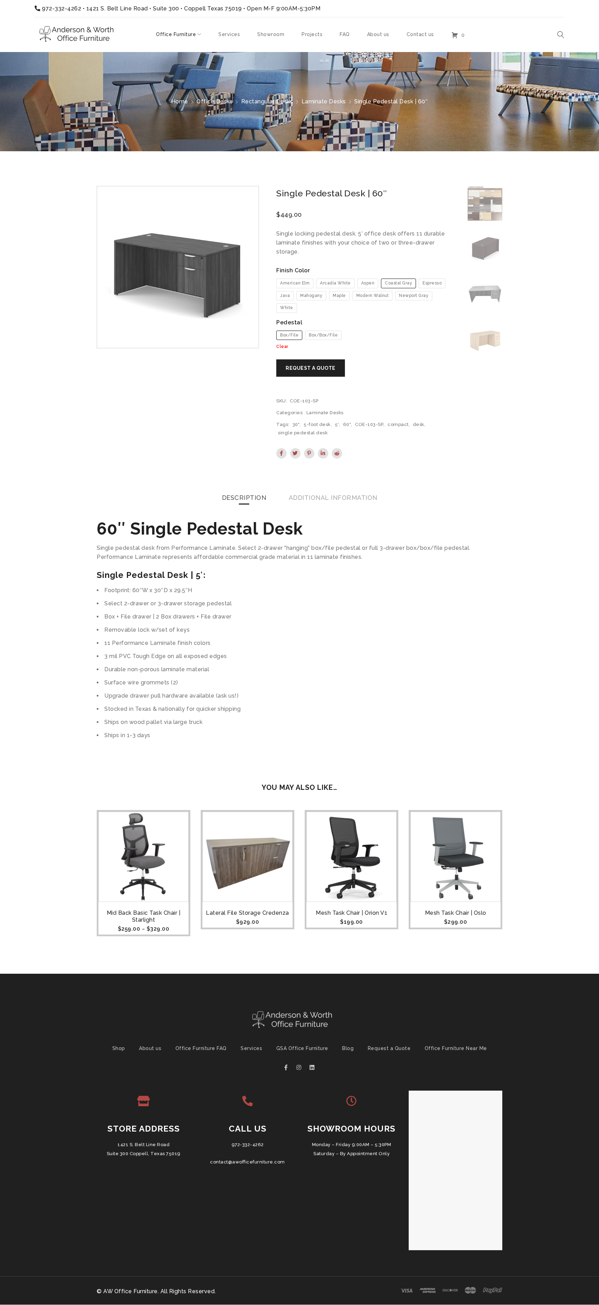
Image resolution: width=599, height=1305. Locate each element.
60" (347, 424)
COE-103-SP (369, 424)
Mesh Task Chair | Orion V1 (351, 913)
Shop (118, 1048)
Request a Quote (389, 1048)
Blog (348, 1048)
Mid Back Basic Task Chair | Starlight (144, 916)
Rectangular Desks (267, 101)
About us (150, 1048)
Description (244, 497)
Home (179, 101)
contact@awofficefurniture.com (247, 1162)
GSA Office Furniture (302, 1048)
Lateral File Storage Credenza (247, 913)
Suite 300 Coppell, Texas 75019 (144, 1154)
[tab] (244, 497)
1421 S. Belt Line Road (144, 1145)
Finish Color (293, 270)
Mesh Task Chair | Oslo (455, 913)
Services (251, 1048)
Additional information (333, 497)
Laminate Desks (324, 101)
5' (337, 424)
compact (398, 424)
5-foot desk (317, 424)
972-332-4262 (61, 8)
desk (418, 424)
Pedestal (289, 322)
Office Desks (215, 101)
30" (296, 424)
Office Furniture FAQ (201, 1048)
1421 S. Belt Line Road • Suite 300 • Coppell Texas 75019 (164, 8)
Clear (282, 346)
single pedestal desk (303, 432)
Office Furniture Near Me (456, 1048)
